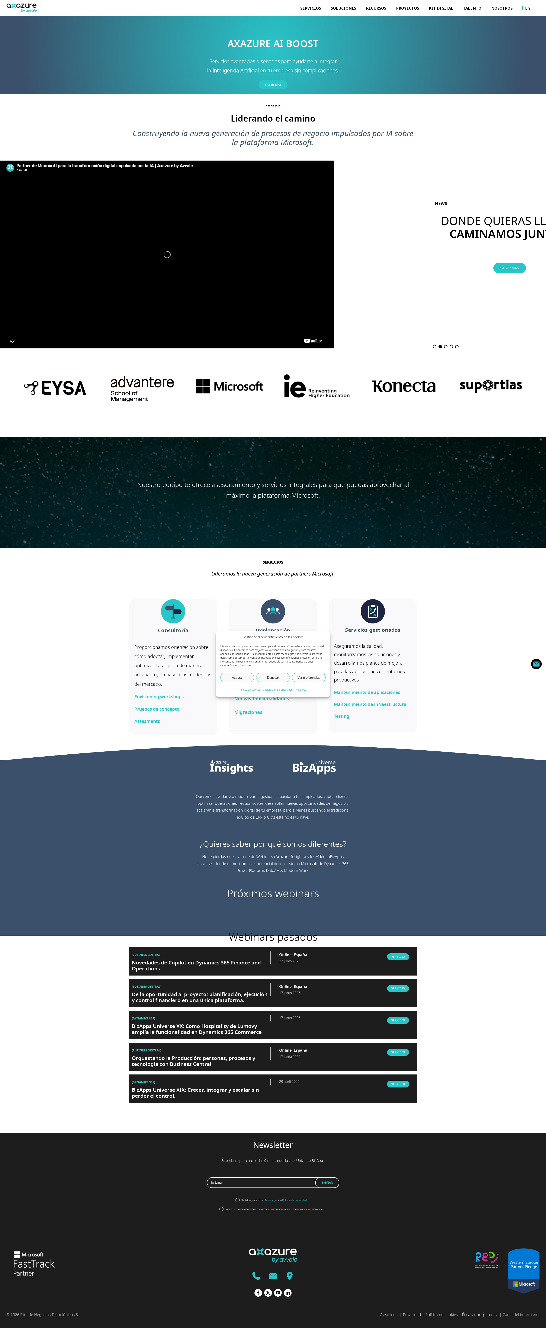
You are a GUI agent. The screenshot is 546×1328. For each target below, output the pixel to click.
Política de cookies (249, 690)
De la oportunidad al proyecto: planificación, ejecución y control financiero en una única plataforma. (199, 997)
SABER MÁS (509, 268)
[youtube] (278, 1293)
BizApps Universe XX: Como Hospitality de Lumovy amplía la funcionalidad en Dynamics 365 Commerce (197, 1029)
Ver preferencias (309, 677)
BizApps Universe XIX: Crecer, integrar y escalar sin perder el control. (195, 1093)
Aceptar (237, 677)
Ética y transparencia (480, 1315)
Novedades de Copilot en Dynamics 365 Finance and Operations (196, 966)
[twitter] (268, 1293)
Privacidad (412, 1315)
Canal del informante (521, 1315)
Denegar (273, 677)
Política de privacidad (294, 1200)
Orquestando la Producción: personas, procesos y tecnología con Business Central (193, 1061)
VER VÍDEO (398, 957)
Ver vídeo (398, 1020)
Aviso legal (301, 690)
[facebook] (258, 1293)
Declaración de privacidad (278, 690)
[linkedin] (288, 1293)
